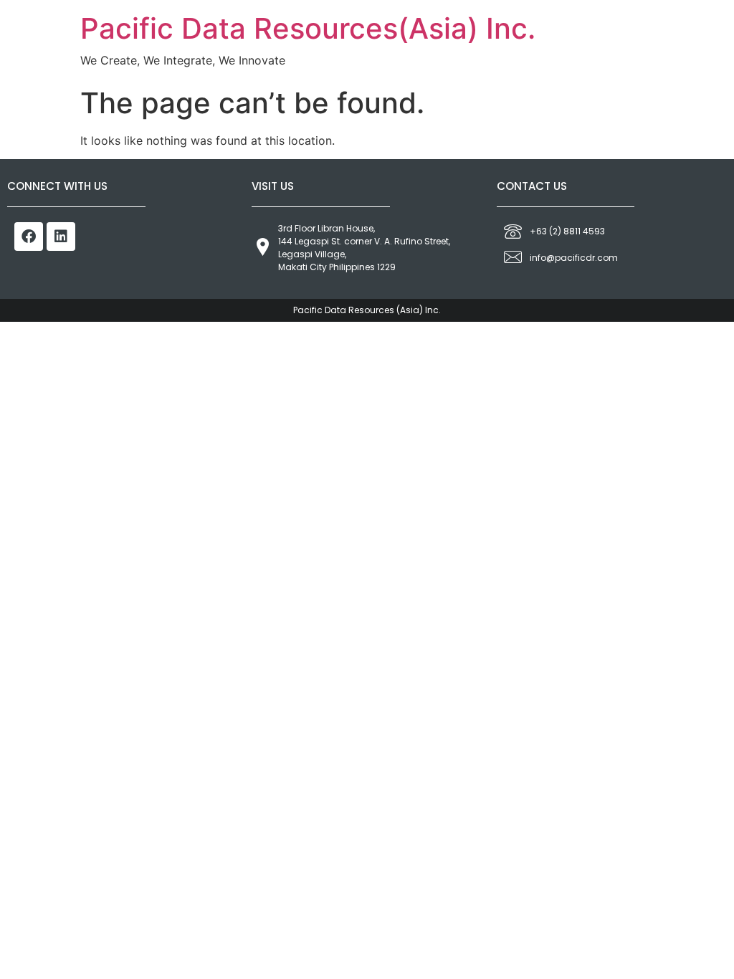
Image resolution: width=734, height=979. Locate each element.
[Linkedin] (61, 236)
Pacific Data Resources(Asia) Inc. (307, 28)
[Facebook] (28, 236)
